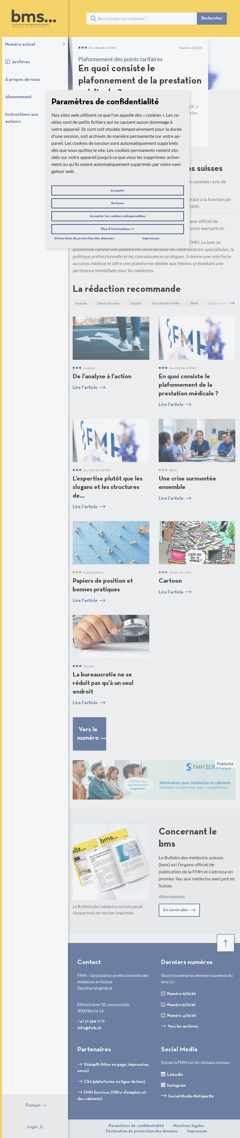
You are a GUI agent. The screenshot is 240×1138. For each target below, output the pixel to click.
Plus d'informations (116, 229)
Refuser (117, 203)
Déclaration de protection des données (84, 238)
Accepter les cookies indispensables (118, 216)
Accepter (117, 190)
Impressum (150, 238)
